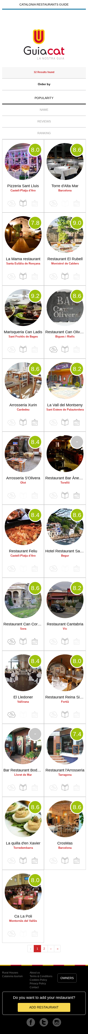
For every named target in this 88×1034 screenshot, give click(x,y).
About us (35, 972)
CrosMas (65, 843)
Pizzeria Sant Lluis (23, 186)
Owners (67, 978)
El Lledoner (23, 697)
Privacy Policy (38, 983)
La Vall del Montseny (65, 405)
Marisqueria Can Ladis (23, 332)
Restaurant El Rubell (65, 259)
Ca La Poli (23, 916)
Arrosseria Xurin (23, 405)
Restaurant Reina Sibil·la (65, 697)
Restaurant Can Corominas (23, 624)
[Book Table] (34, 422)
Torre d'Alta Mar (64, 186)
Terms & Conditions (41, 976)
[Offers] (53, 349)
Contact (34, 987)
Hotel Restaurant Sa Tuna (65, 551)
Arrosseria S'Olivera (23, 478)
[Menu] (23, 203)
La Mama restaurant (23, 259)
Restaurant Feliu (23, 551)
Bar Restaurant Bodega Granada (23, 770)
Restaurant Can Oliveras (65, 332)
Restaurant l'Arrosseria (64, 770)
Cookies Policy (38, 979)
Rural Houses (10, 972)
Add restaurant (44, 1007)
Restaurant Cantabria (65, 624)
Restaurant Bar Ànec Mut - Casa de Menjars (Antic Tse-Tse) (65, 478)
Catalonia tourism (12, 976)
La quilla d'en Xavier (23, 843)
